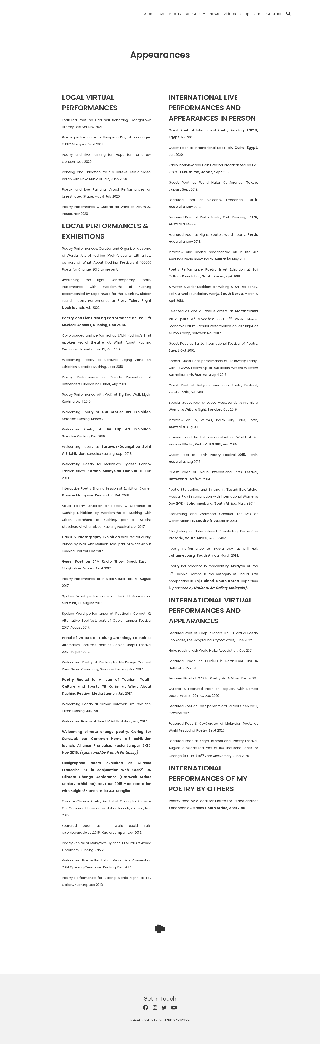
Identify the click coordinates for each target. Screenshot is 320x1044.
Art (162, 14)
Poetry (175, 14)
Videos (230, 14)
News (214, 14)
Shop (244, 14)
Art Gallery (195, 14)
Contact (274, 14)
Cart (258, 14)
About (149, 14)
